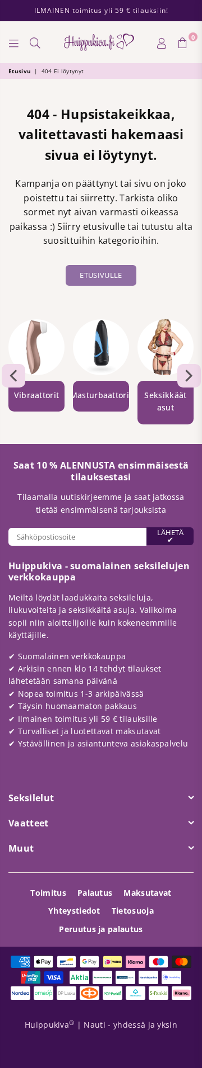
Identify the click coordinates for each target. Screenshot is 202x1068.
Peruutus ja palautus (101, 929)
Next (189, 375)
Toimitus (48, 892)
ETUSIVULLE (101, 275)
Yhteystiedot (74, 910)
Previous (13, 375)
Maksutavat (147, 892)
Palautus (95, 892)
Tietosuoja (133, 910)
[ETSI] (35, 42)
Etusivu (19, 71)
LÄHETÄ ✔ (170, 536)
